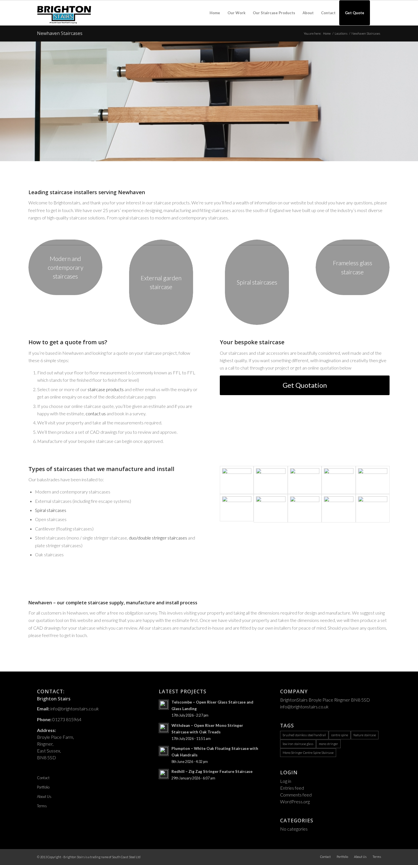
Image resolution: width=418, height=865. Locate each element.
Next (413, 101)
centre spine (339, 735)
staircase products (106, 389)
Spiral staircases (50, 510)
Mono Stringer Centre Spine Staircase (308, 752)
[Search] (375, 12)
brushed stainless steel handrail (304, 735)
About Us (44, 796)
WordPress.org (295, 801)
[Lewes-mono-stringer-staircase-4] (338, 480)
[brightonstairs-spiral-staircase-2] (373, 480)
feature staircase (364, 735)
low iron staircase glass (298, 744)
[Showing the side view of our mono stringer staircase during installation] (338, 508)
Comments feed (296, 794)
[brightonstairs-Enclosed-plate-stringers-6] (237, 480)
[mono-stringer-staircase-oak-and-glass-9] (305, 480)
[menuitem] (215, 12)
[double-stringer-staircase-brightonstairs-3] (270, 508)
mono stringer (328, 744)
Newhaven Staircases (59, 33)
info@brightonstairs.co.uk (74, 708)
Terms (42, 806)
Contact (43, 777)
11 (229, 155)
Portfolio (43, 787)
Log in (285, 781)
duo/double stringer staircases (158, 537)
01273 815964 (66, 719)
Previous (5, 101)
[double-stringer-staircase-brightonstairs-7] (305, 508)
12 (234, 155)
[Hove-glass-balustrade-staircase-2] (373, 508)
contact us (96, 413)
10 (225, 155)
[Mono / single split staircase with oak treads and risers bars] (270, 480)
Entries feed (292, 788)
